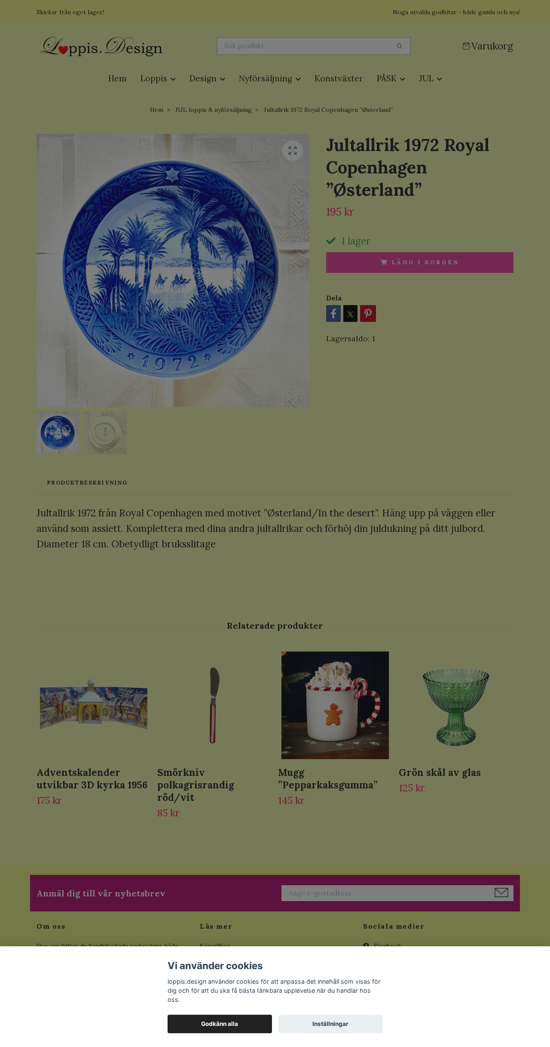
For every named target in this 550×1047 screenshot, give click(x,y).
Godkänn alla (219, 1023)
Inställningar (330, 1023)
